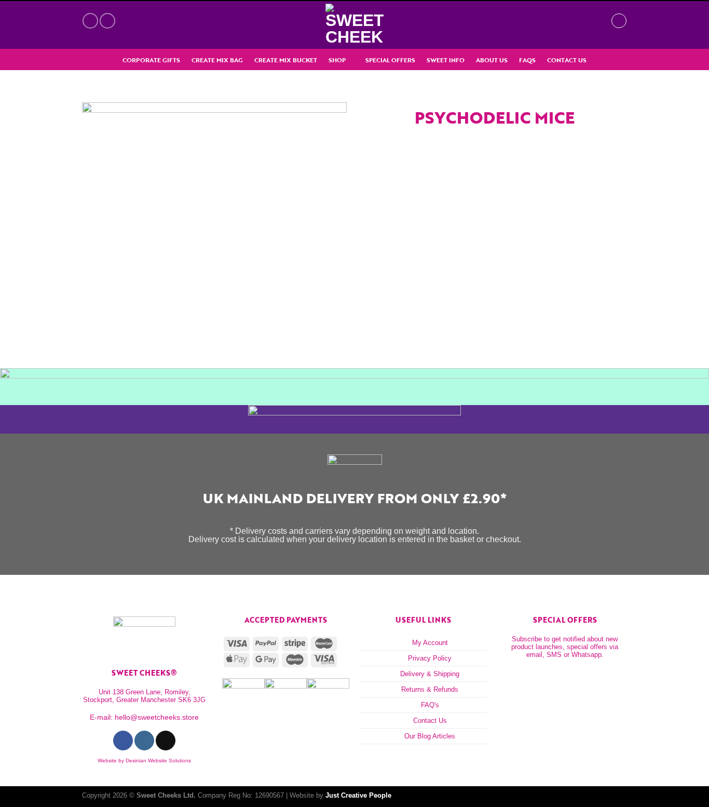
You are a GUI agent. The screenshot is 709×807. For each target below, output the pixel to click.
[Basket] (598, 20)
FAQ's (430, 705)
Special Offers (390, 60)
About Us (492, 60)
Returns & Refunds (429, 689)
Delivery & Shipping (429, 674)
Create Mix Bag (217, 60)
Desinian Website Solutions (158, 760)
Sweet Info (446, 60)
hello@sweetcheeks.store (157, 717)
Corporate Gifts (151, 60)
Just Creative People (358, 795)
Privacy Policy (430, 658)
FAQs (527, 60)
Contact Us (567, 60)
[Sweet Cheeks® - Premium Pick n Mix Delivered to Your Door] (354, 25)
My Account (430, 643)
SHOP (337, 60)
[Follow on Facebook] (90, 21)
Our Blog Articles (429, 736)
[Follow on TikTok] (165, 740)
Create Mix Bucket (285, 60)
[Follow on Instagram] (107, 21)
